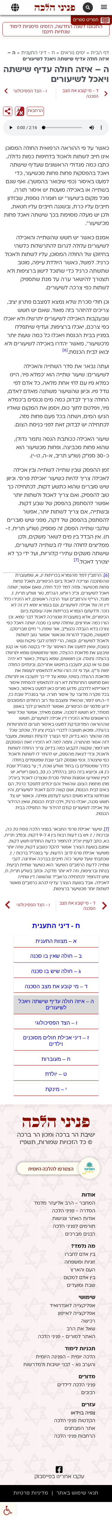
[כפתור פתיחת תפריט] (15, 7)
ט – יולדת (56, 1074)
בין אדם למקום (79, 1278)
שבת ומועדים (81, 1285)
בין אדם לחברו (80, 1254)
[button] (104, 7)
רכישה (88, 1321)
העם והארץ (82, 1270)
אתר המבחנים (80, 1428)
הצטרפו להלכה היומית (50, 1168)
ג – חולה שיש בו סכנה (56, 971)
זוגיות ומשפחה (80, 1262)
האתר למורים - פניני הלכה (66, 1337)
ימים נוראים (73, 53)
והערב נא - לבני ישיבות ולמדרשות (59, 1365)
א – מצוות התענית (56, 941)
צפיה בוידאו (83, 1413)
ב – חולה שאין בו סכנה (56, 956)
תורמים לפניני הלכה (74, 1226)
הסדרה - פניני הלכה (73, 1211)
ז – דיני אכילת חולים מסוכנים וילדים (56, 1041)
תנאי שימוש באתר (77, 1493)
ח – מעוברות (56, 1059)
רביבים (88, 1393)
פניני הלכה (54, 7)
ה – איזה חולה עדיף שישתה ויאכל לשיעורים (56, 1004)
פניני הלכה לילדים (76, 1385)
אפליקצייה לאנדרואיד (72, 1306)
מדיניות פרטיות (30, 1493)
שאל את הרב (81, 1329)
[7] (76, 560)
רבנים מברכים (80, 1234)
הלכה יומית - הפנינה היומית (65, 1357)
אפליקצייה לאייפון (76, 1313)
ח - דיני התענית (38, 53)
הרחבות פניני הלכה (74, 1436)
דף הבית (100, 53)
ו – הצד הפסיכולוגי (56, 1023)
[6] (65, 350)
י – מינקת (56, 1089)
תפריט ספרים (85, 20)
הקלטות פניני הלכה (74, 1421)
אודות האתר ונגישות (73, 1218)
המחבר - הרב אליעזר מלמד (64, 1203)
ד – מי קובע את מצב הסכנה (56, 986)
